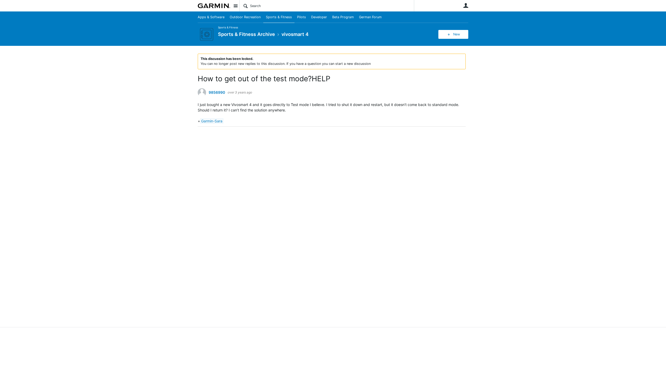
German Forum (370, 17)
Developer (319, 17)
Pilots (301, 17)
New (456, 34)
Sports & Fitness (279, 17)
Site (235, 6)
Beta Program (343, 17)
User (465, 5)
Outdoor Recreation (245, 17)
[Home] (214, 5)
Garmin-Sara (211, 121)
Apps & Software (211, 17)
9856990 (217, 92)
